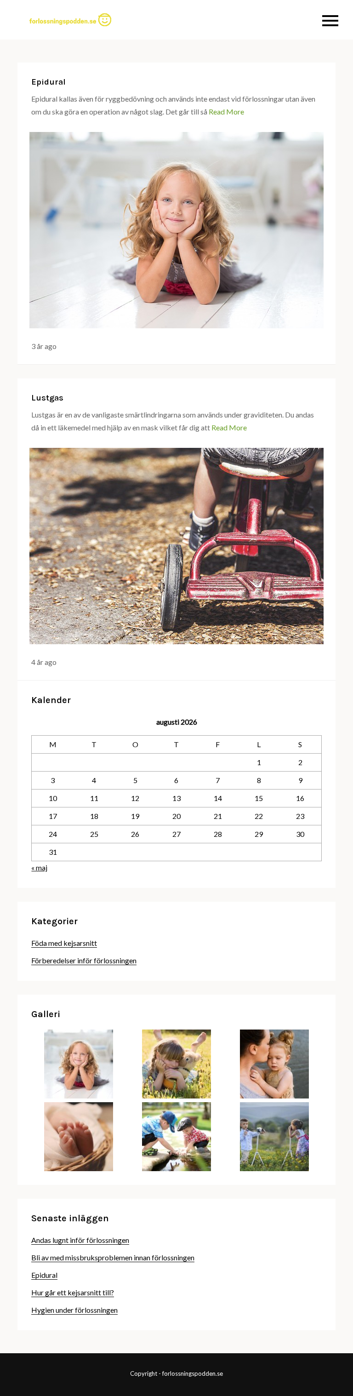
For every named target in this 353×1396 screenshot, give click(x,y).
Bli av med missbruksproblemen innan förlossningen (112, 1257)
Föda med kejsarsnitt (64, 942)
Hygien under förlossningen (74, 1309)
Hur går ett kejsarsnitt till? (72, 1292)
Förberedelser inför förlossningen (84, 960)
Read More (226, 111)
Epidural (48, 82)
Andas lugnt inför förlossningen (80, 1240)
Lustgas (47, 398)
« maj (39, 867)
